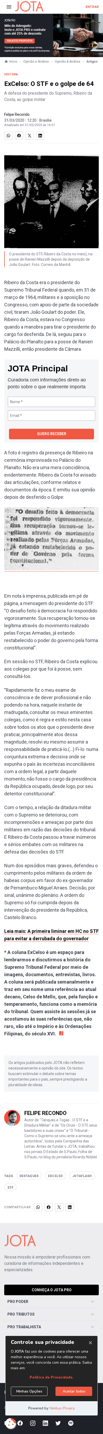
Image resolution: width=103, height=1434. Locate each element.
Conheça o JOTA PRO (52, 1290)
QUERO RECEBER (51, 434)
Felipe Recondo (17, 114)
